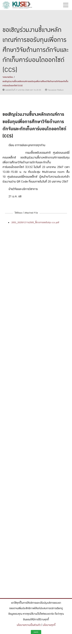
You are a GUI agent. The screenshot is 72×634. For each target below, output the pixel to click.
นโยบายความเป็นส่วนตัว (29, 625)
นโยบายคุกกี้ (49, 625)
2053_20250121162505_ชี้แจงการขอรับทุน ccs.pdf (35, 222)
